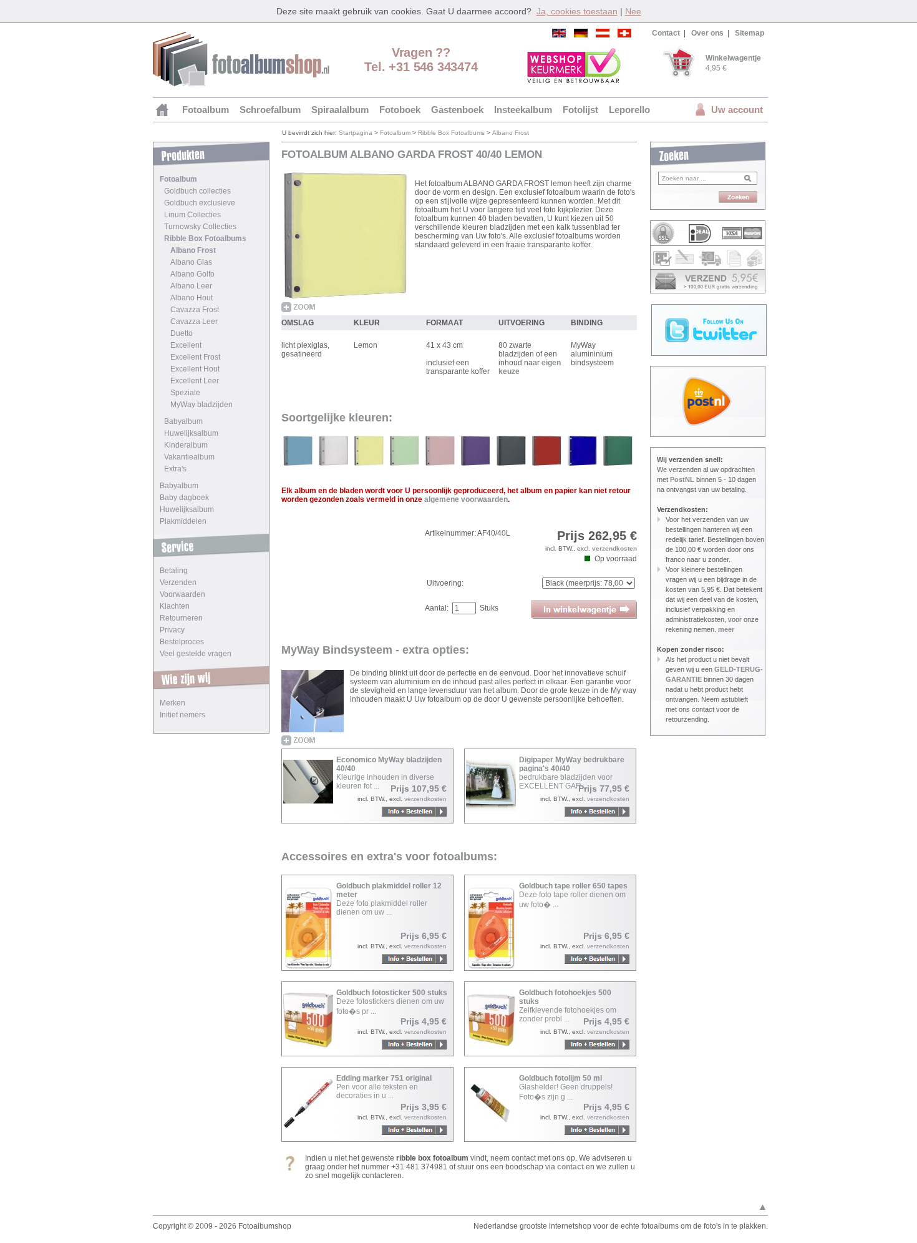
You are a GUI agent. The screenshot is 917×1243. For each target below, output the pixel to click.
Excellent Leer (194, 380)
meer (726, 629)
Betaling (174, 570)
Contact (666, 33)
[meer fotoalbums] (298, 463)
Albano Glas (191, 262)
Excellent (185, 345)
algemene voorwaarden (466, 499)
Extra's (175, 468)
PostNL (682, 479)
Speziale (185, 392)
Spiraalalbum (340, 109)
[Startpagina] (164, 110)
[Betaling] (707, 245)
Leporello (629, 109)
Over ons (707, 33)
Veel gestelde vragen (195, 653)
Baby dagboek (184, 497)
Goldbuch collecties (197, 191)
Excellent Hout (195, 369)
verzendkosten (614, 548)
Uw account (737, 109)
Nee (633, 11)
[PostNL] (708, 401)
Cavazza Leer (194, 321)
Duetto (181, 333)
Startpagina (355, 132)
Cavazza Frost (194, 309)
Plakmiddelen (183, 521)
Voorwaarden (182, 594)
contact (570, 1166)
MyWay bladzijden (201, 404)
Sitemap (749, 33)
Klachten (175, 606)
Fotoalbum (205, 109)
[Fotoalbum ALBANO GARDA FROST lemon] (345, 242)
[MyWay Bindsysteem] (312, 708)
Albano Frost (193, 250)
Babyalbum (183, 421)
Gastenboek (457, 109)
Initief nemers (182, 714)
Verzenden (178, 582)
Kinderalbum (186, 445)
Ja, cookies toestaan (577, 11)
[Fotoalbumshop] (241, 83)
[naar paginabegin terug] (763, 1209)
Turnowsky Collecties (200, 226)
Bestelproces (182, 641)
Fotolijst (580, 109)
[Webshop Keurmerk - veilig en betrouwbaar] (574, 65)
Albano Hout (191, 297)
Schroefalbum (270, 109)
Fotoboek (399, 109)
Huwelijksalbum (191, 433)
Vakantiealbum (189, 457)
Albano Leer (191, 286)
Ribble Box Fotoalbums (205, 238)
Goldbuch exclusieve (199, 203)
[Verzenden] (707, 281)
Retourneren (181, 618)
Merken (172, 703)
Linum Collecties (192, 214)
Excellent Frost (195, 357)
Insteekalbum (523, 109)
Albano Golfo (192, 274)
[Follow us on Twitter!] (709, 353)
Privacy (172, 630)
